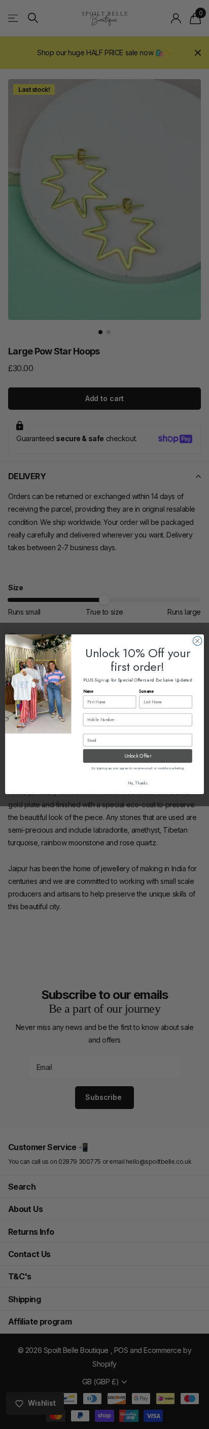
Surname (146, 692)
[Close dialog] (197, 641)
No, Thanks (138, 783)
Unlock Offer (137, 756)
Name (88, 692)
